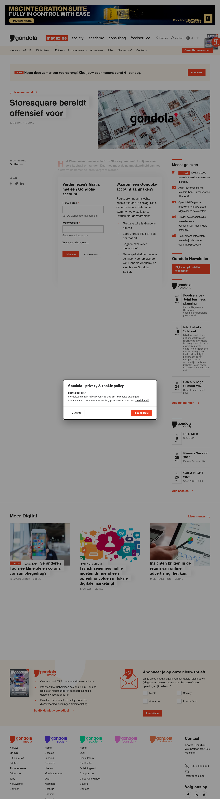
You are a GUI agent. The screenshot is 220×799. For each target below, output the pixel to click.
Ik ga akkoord (141, 413)
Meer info (76, 413)
